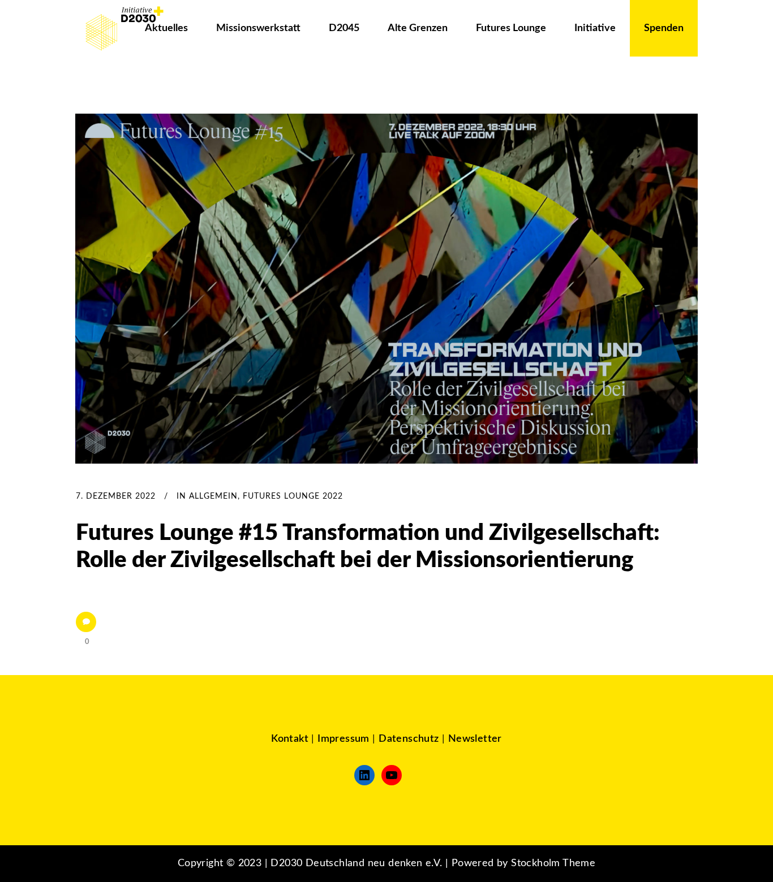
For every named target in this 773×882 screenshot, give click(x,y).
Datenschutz (409, 739)
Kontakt (289, 739)
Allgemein (213, 496)
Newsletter (475, 739)
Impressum (343, 739)
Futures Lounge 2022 (293, 496)
